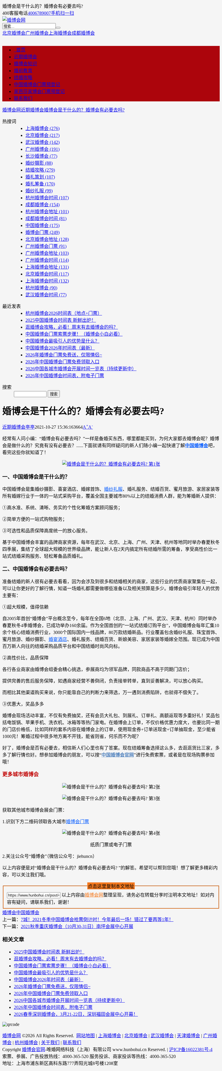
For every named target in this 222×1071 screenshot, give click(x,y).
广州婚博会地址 (47, 253)
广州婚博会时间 (47, 260)
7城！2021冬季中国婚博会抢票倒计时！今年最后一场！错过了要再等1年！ (97, 919)
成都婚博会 (83, 33)
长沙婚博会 (41, 156)
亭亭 (30, 427)
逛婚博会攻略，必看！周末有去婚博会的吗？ (71, 327)
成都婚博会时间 (45, 218)
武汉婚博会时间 (45, 294)
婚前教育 (23, 70)
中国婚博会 (42, 225)
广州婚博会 (37, 33)
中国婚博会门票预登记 (37, 84)
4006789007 (39, 13)
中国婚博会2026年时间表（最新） (60, 347)
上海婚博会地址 (47, 267)
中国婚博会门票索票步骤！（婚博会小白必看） (74, 334)
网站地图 (85, 1035)
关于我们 (50, 1042)
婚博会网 (11, 109)
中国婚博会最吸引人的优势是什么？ (62, 341)
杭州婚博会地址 (47, 211)
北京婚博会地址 (47, 239)
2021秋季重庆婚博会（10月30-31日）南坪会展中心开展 (77, 926)
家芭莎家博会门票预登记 (39, 91)
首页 (19, 49)
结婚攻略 (23, 77)
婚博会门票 (42, 232)
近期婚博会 (25, 56)
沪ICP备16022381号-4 (190, 1049)
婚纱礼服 (39, 190)
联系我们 (23, 98)
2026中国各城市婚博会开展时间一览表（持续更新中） (80, 368)
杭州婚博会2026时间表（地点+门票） (63, 313)
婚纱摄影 (39, 163)
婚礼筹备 (40, 183)
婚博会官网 (33, 1049)
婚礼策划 (40, 176)
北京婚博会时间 (47, 274)
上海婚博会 (60, 33)
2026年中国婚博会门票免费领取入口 (62, 361)
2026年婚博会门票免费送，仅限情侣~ (63, 354)
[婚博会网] (13, 20)
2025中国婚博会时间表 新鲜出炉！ (60, 320)
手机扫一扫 (62, 13)
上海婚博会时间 (47, 280)
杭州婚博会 (41, 287)
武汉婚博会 (42, 142)
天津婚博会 (188, 1035)
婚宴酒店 (58, 639)
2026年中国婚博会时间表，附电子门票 (64, 375)
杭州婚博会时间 (47, 197)
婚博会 (9, 912)
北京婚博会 (13, 33)
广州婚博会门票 (45, 246)
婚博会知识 (25, 63)
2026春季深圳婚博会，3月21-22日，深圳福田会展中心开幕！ (76, 1014)
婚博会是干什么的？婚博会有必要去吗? (84, 109)
